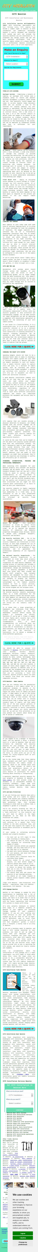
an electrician (18, 1156)
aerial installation (10, 1171)
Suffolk (5, 1204)
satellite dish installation (21, 1160)
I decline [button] (23, 1238)
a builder (22, 1169)
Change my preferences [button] (22, 1243)
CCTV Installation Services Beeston (17, 1081)
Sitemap (4, 1229)
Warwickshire (7, 1208)
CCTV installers (13, 1060)
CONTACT (27, 10)
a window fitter (26, 1172)
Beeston (15, 650)
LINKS (17, 10)
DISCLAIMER (33, 10)
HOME (14, 10)
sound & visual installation (21, 1162)
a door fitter (14, 1165)
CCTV (21, 96)
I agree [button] (22, 1233)
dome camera (7, 780)
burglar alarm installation (21, 1163)
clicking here (23, 1074)
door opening (27, 1158)
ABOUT (22, 10)
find (9, 1037)
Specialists (6, 1231)
